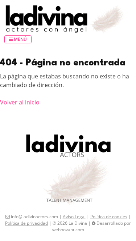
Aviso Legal (74, 217)
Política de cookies (108, 217)
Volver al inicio (20, 102)
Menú (20, 39)
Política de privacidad (26, 223)
